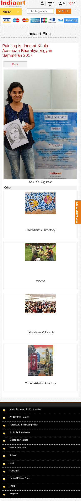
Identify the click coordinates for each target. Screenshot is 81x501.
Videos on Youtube (19, 440)
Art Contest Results (19, 417)
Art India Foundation (20, 432)
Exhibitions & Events (41, 332)
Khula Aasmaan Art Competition (25, 409)
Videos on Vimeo (18, 447)
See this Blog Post (40, 182)
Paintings (14, 470)
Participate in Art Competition (24, 424)
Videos (40, 281)
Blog (12, 463)
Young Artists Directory (40, 383)
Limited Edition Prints (20, 478)
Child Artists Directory (40, 230)
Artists (13, 455)
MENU (11, 11)
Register (14, 493)
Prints (12, 486)
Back (15, 64)
